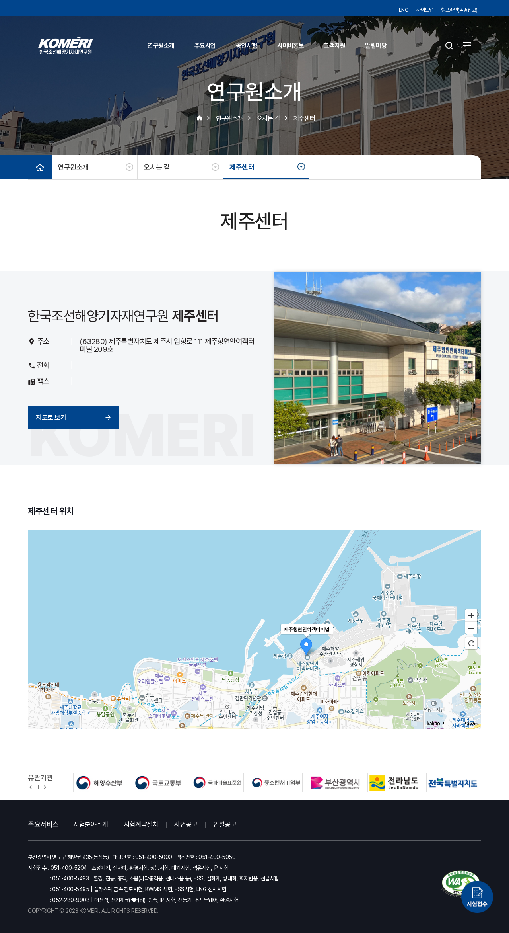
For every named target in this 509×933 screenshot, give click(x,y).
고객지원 (334, 45)
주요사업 (205, 45)
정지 (38, 786)
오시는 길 (157, 167)
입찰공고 (224, 824)
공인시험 (246, 45)
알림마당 (376, 45)
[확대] (471, 615)
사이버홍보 (290, 45)
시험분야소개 (90, 824)
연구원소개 (161, 45)
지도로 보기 (51, 418)
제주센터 (241, 167)
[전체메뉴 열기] (467, 45)
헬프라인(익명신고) (459, 10)
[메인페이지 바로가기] (65, 45)
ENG (404, 10)
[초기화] (471, 643)
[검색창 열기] (449, 46)
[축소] (471, 628)
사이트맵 (424, 10)
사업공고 (185, 824)
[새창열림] (477, 892)
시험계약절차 (141, 824)
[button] (31, 787)
